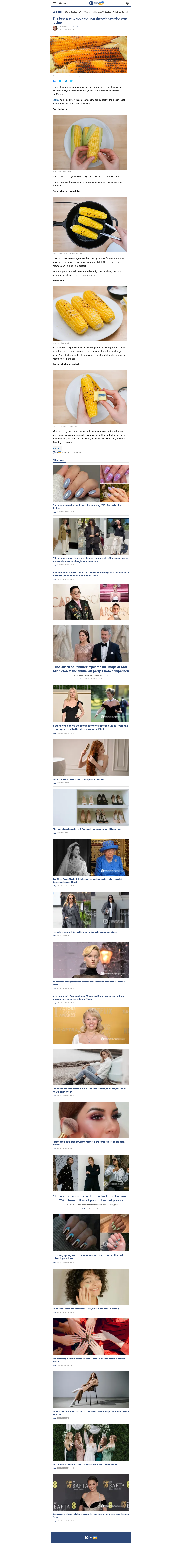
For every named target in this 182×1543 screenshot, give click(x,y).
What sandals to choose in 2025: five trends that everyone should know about (87, 829)
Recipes (57, 448)
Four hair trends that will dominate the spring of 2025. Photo (79, 779)
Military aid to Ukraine (102, 12)
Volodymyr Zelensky (121, 12)
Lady (54, 512)
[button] (88, 54)
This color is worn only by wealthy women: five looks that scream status (85, 932)
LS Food (75, 27)
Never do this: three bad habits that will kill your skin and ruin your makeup (86, 1309)
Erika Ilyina (63, 27)
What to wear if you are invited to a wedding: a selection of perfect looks (85, 1464)
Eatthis (56, 100)
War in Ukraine (71, 12)
